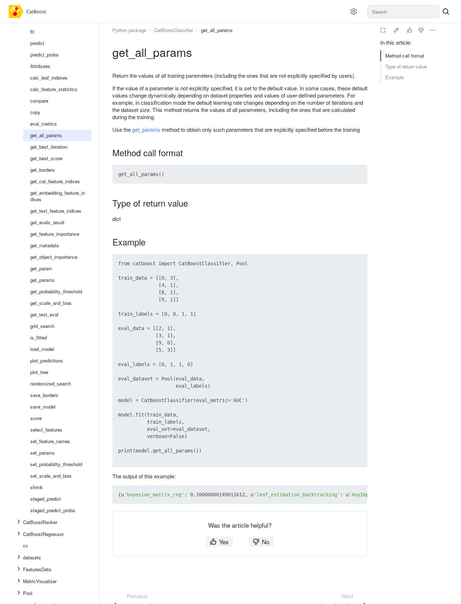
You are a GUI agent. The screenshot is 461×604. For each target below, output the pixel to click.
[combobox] (403, 11)
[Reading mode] (383, 30)
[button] (345, 174)
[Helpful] (409, 30)
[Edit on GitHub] (396, 30)
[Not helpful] (421, 30)
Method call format (404, 55)
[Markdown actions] (433, 30)
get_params (146, 129)
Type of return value (406, 66)
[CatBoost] (29, 11)
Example (394, 77)
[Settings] (353, 11)
